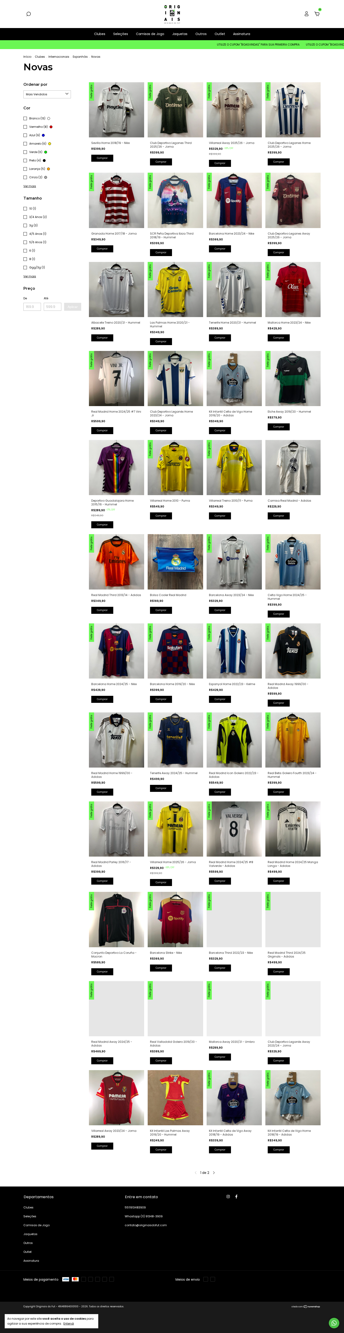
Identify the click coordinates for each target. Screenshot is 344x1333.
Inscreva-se (172, 75)
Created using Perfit (172, 91)
